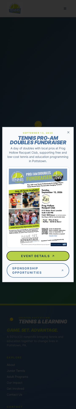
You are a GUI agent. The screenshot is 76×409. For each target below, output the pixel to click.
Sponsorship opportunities (27, 270)
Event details (35, 256)
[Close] (68, 132)
